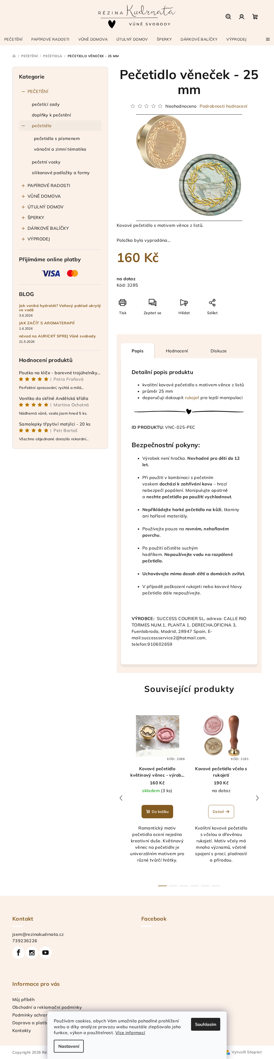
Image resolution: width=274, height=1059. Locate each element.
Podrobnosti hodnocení (223, 106)
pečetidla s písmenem (57, 138)
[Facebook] (18, 953)
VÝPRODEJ (39, 239)
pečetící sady (46, 104)
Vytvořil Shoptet (247, 1052)
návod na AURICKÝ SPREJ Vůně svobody (57, 336)
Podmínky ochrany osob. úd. (41, 1015)
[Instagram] (32, 953)
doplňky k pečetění (51, 115)
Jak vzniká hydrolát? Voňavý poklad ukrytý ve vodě (60, 308)
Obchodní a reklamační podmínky (47, 1007)
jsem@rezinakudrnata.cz (38, 934)
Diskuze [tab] (219, 350)
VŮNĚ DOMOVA (44, 196)
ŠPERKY (36, 217)
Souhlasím (205, 1024)
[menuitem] (13, 39)
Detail (218, 811)
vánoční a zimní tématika (60, 149)
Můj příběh (23, 999)
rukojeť (192, 397)
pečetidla (42, 125)
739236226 (24, 940)
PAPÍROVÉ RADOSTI (49, 185)
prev (121, 798)
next (257, 798)
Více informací (130, 1032)
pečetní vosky (46, 162)
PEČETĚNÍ (38, 91)
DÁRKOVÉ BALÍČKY (48, 228)
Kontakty (21, 1030)
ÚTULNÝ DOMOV (46, 206)
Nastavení (68, 1046)
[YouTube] (45, 953)
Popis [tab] (137, 350)
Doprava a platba (31, 1022)
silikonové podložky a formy (61, 172)
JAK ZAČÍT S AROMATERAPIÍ (47, 323)
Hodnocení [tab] (177, 350)
